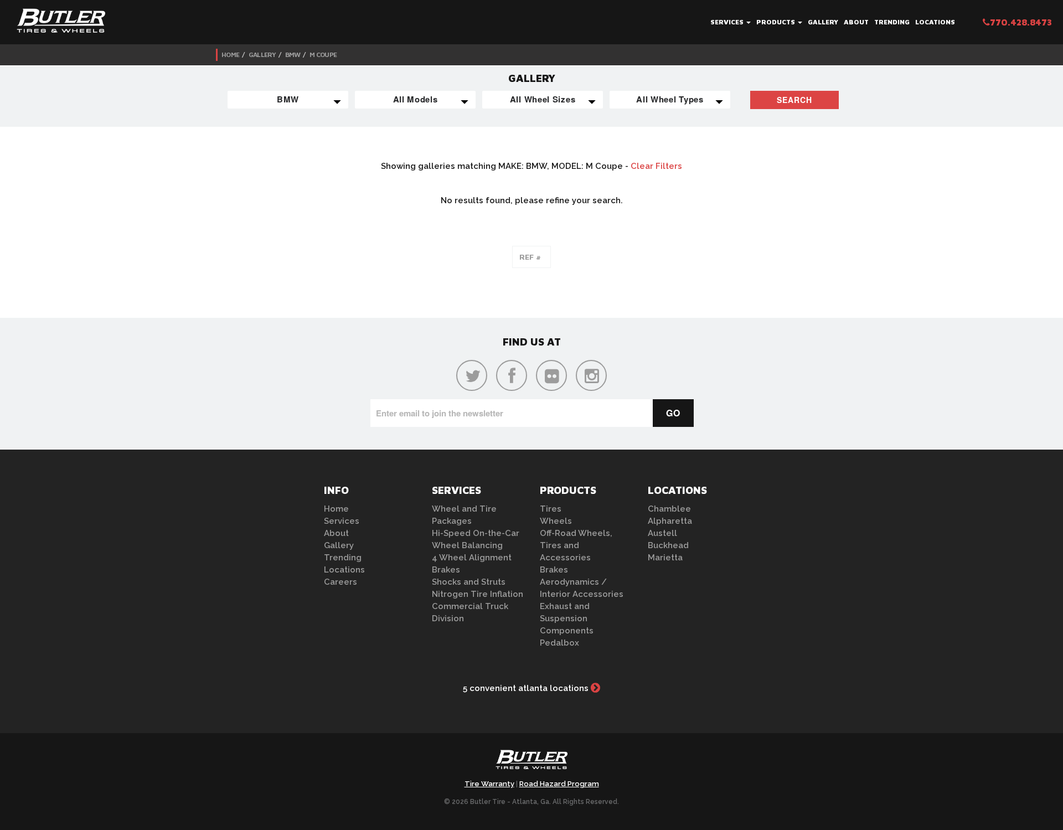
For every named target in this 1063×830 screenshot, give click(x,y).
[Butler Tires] (531, 763)
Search (794, 99)
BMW (293, 54)
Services (727, 22)
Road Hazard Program (559, 784)
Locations (935, 22)
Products (776, 22)
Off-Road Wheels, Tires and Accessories (576, 545)
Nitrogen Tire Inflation (477, 594)
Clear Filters (656, 166)
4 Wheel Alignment (472, 558)
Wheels (556, 521)
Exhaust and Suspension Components (567, 618)
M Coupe (323, 54)
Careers (340, 582)
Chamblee (669, 509)
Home (230, 54)
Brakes (446, 570)
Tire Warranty (489, 784)
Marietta (665, 558)
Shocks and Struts (468, 582)
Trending (892, 22)
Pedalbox (559, 643)
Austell (662, 533)
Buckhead (668, 545)
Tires (550, 509)
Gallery (823, 22)
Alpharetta (670, 521)
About (856, 22)
